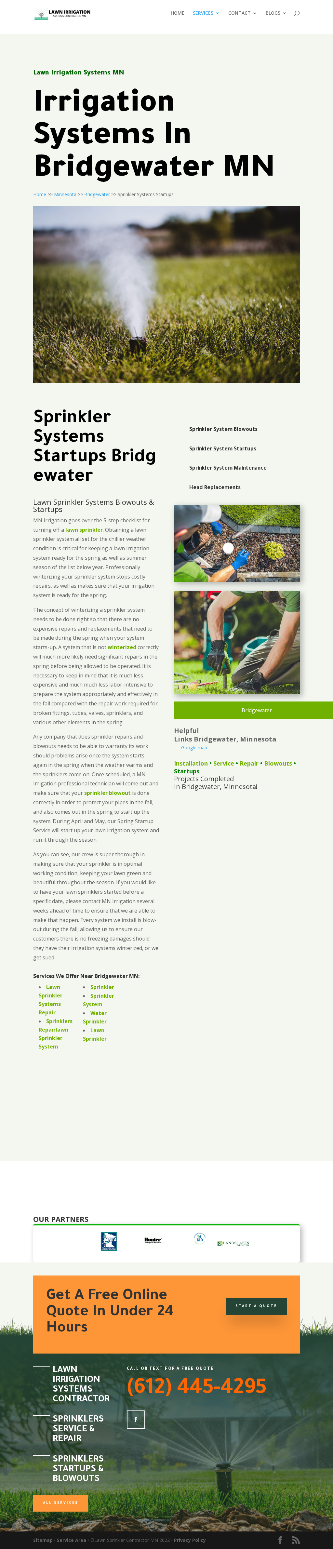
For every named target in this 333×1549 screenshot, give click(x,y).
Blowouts (278, 763)
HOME (177, 13)
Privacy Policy (190, 1540)
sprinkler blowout (107, 792)
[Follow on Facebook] (136, 1419)
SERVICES (203, 13)
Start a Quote (256, 1306)
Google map (194, 747)
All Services (60, 1503)
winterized (122, 647)
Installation (191, 763)
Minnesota (65, 194)
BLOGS (273, 13)
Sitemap (43, 1540)
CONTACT (239, 13)
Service (223, 763)
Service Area (71, 1540)
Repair (249, 763)
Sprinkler (102, 987)
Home (39, 194)
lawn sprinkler (84, 529)
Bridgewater (97, 194)
